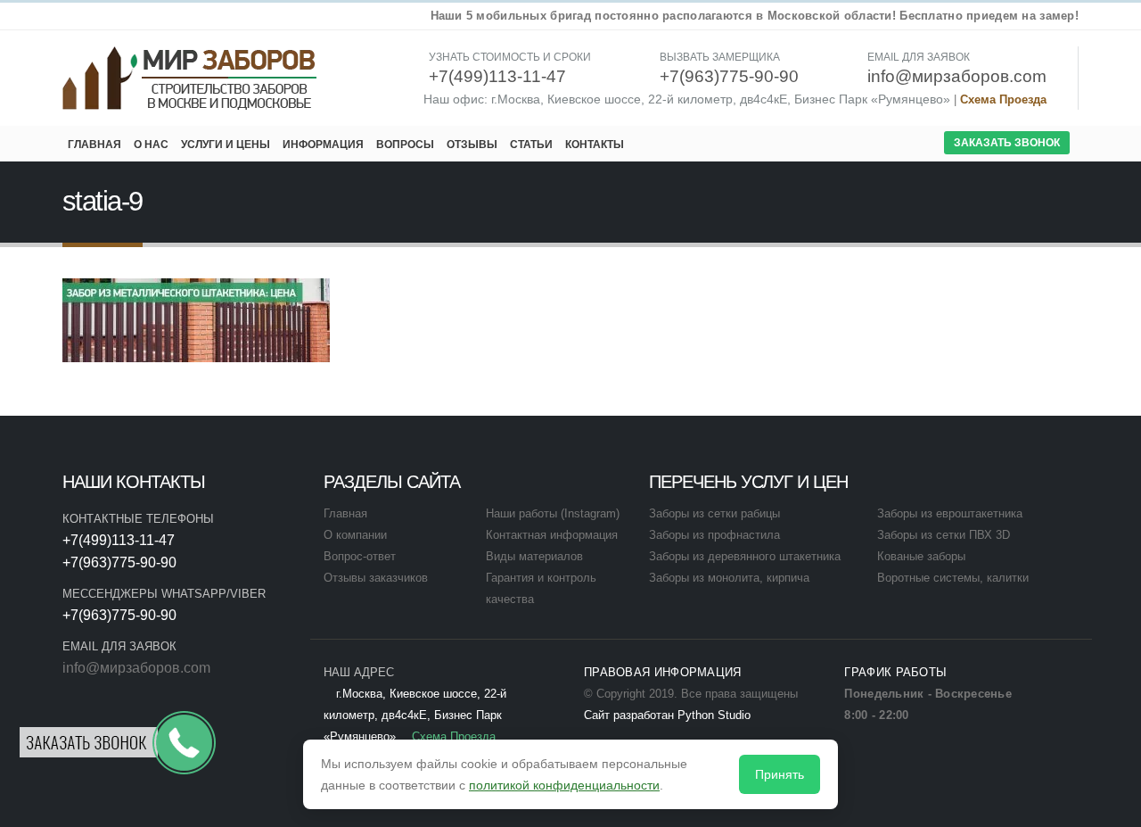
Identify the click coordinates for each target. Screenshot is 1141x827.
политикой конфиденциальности (564, 785)
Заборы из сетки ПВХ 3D (943, 535)
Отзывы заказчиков (376, 578)
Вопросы (405, 144)
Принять (779, 774)
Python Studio (714, 715)
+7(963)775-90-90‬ (119, 562)
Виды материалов (534, 556)
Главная (94, 144)
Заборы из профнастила (714, 535)
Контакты (594, 144)
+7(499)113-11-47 (118, 540)
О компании (355, 535)
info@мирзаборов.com (136, 667)
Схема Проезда (1003, 100)
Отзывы (472, 144)
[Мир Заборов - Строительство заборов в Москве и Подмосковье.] (190, 78)
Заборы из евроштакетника (949, 514)
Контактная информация (552, 535)
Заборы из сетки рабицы (714, 514)
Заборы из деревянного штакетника (745, 556)
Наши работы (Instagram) (553, 514)
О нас (151, 144)
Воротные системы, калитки (953, 578)
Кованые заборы (921, 556)
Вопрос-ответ (360, 556)
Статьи (531, 144)
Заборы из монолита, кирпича (729, 578)
